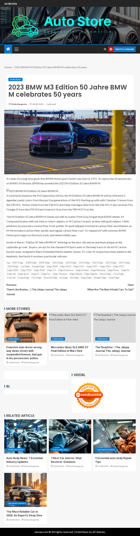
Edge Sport (23, 274)
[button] (16, 49)
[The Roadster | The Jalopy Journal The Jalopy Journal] (114, 327)
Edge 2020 (39, 270)
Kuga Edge (86, 277)
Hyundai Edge (50, 277)
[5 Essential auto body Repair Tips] (114, 436)
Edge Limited (82, 270)
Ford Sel (11, 277)
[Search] (105, 49)
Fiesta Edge (105, 274)
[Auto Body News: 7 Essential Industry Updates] (25, 436)
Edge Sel (11, 274)
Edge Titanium (60, 274)
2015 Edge (111, 262)
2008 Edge (31, 262)
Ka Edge (64, 277)
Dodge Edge (38, 266)
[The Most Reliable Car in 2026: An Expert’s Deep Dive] (25, 490)
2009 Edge (44, 262)
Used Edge (114, 277)
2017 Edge (124, 262)
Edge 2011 (78, 266)
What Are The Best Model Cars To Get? (110, 287)
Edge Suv (46, 274)
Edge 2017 (118, 266)
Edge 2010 (65, 266)
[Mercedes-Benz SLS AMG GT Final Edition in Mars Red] (70, 327)
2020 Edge (12, 266)
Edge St (35, 274)
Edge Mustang (98, 270)
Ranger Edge (100, 277)
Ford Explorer (16, 450)
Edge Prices (113, 270)
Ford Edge (15, 79)
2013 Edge (84, 262)
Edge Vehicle (76, 274)
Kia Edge (74, 277)
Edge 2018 (12, 270)
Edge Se (125, 270)
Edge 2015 (92, 266)
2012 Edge (71, 262)
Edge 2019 (26, 270)
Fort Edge (36, 277)
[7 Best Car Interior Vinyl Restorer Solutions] (70, 436)
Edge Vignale (91, 274)
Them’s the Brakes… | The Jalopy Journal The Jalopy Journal (36, 289)
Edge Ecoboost (65, 270)
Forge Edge (23, 277)
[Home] (8, 49)
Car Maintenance (106, 450)
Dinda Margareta (19, 104)
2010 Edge (57, 262)
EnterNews (81, 531)
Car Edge (25, 266)
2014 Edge (97, 262)
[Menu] (16, 49)
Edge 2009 (52, 266)
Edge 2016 (105, 266)
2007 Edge (17, 262)
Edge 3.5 (51, 270)
